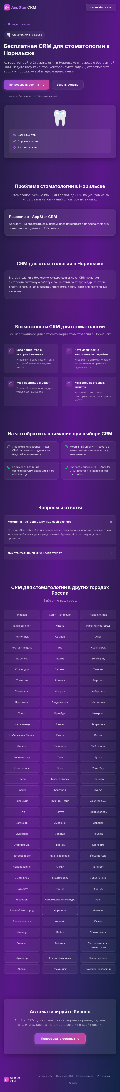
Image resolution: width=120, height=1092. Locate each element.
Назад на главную (19, 24)
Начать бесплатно (101, 7)
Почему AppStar (85, 1076)
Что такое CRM (44, 1076)
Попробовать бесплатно (26, 84)
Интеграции (104, 1076)
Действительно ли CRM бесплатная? (60, 553)
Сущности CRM (64, 1076)
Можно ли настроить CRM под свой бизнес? (61, 521)
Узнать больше (67, 84)
